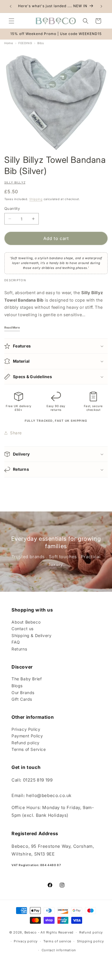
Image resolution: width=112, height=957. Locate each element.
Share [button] (16, 432)
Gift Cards (21, 699)
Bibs (40, 43)
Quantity (12, 208)
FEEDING (25, 43)
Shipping (36, 199)
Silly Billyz (14, 182)
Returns (19, 649)
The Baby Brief (26, 678)
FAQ (15, 642)
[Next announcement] (101, 6)
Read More (12, 327)
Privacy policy (26, 941)
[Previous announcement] (10, 6)
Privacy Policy (25, 729)
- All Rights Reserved (56, 932)
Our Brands (22, 692)
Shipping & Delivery (31, 635)
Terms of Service (28, 749)
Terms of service (57, 941)
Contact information (59, 950)
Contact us (22, 628)
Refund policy (25, 742)
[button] (11, 21)
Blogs (17, 685)
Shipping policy (90, 941)
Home (8, 43)
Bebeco (30, 932)
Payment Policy (27, 735)
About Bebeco (25, 622)
